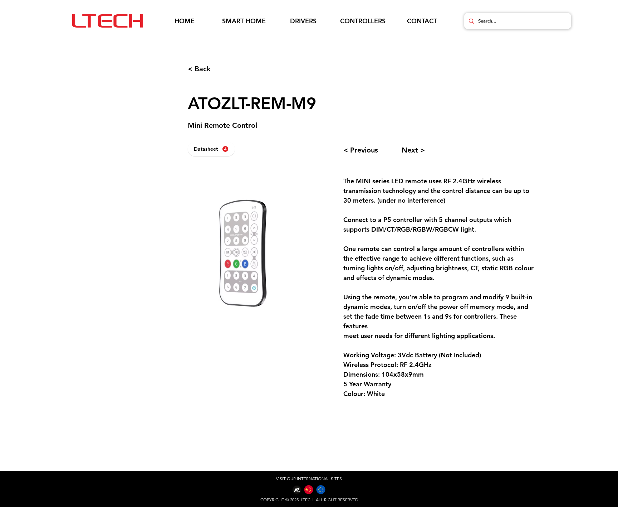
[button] (244, 21)
